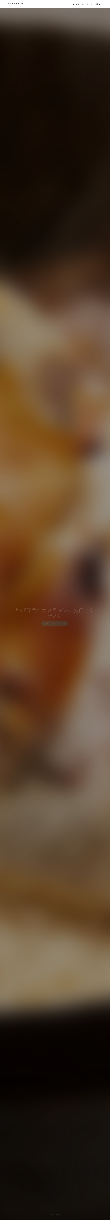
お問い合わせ (98, 4)
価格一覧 (89, 4)
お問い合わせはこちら (54, 616)
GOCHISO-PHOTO (15, 3)
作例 (83, 4)
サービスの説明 (74, 4)
